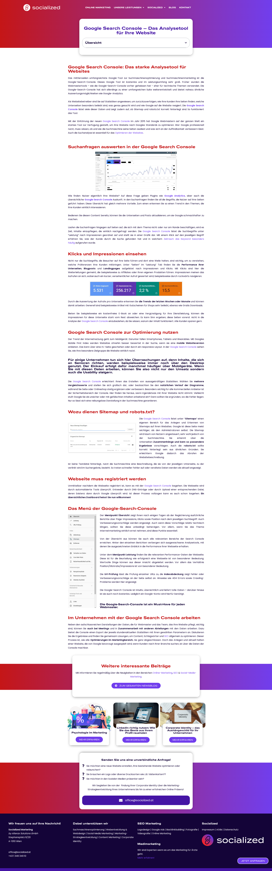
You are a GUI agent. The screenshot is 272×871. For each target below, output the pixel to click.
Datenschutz (231, 829)
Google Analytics (174, 195)
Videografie (144, 833)
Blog (172, 7)
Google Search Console (116, 121)
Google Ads (157, 829)
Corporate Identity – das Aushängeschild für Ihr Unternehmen (183, 730)
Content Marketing (109, 837)
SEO (166, 636)
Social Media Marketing (100, 833)
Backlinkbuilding (175, 829)
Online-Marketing (162, 672)
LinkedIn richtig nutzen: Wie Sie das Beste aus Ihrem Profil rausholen (136, 730)
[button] (186, 43)
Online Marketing (97, 7)
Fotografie (192, 829)
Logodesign (143, 829)
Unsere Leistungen (127, 7)
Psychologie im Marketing (89, 732)
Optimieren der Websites (129, 132)
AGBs (219, 829)
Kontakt (185, 7)
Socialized (155, 7)
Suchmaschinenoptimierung (88, 829)
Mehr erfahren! (145, 857)
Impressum (208, 829)
